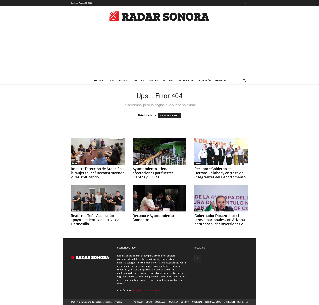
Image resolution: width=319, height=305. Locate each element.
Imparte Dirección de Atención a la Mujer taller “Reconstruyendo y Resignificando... (97, 173)
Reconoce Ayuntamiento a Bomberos (154, 217)
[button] (244, 81)
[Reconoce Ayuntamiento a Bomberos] (159, 198)
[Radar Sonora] (159, 17)
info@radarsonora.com (146, 290)
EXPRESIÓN (205, 80)
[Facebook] (245, 3)
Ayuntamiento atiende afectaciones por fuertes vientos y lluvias (153, 173)
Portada (198, 210)
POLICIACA (139, 80)
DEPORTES (220, 80)
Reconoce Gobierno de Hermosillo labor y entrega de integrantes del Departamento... (221, 173)
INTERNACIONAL (186, 80)
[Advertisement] (159, 52)
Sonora (74, 163)
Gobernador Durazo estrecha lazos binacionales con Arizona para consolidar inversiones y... (219, 219)
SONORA (153, 80)
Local (136, 163)
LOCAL (110, 80)
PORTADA (98, 80)
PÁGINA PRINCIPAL (169, 115)
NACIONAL (168, 80)
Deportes (75, 210)
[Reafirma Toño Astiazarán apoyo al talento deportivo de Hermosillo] (98, 198)
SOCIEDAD (124, 80)
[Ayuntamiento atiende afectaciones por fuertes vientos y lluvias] (159, 151)
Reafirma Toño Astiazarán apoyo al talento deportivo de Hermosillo (95, 219)
